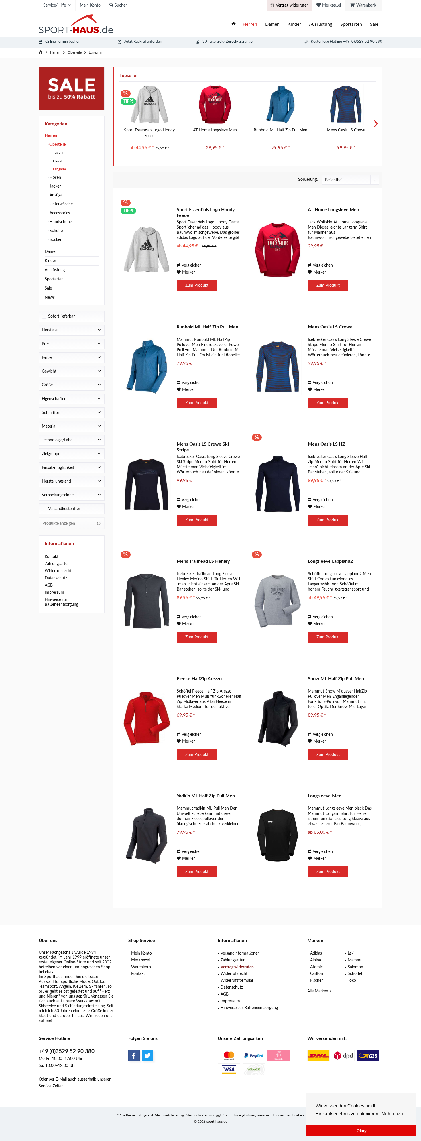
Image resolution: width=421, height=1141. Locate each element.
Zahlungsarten (57, 564)
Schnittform (52, 413)
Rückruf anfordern (148, 42)
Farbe (47, 358)
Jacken (55, 186)
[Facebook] (134, 1055)
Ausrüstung (55, 270)
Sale (48, 288)
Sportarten (54, 279)
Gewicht (49, 371)
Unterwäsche (60, 204)
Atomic (316, 967)
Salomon (355, 967)
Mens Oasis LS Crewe (346, 130)
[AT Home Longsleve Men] (215, 104)
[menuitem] (363, 5)
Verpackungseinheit (59, 495)
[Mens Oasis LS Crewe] (346, 104)
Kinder (50, 261)
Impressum (54, 593)
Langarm (59, 169)
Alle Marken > (319, 991)
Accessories (59, 213)
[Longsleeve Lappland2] (277, 601)
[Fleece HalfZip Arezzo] (146, 719)
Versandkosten (197, 1115)
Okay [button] (362, 1130)
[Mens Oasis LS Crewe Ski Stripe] (146, 484)
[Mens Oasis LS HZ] (277, 484)
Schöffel (355, 974)
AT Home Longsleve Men (215, 130)
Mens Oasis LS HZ (326, 444)
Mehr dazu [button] (392, 1113)
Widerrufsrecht (58, 571)
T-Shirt (57, 153)
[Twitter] (147, 1055)
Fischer (316, 981)
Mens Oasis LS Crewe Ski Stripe (203, 447)
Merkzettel (140, 960)
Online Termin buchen (62, 42)
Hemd (57, 161)
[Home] (234, 24)
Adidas (316, 953)
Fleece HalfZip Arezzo (199, 678)
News (50, 298)
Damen (51, 252)
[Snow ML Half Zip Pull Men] (277, 719)
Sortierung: (308, 180)
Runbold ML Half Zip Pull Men (280, 130)
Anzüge (55, 195)
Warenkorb (141, 967)
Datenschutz (56, 578)
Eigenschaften (54, 399)
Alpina (315, 960)
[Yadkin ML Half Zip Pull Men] (146, 836)
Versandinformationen (240, 953)
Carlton (316, 974)
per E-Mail (58, 1079)
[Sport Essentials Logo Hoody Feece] (149, 104)
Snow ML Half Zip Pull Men (336, 678)
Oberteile (57, 145)
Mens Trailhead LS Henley (203, 561)
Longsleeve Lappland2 (330, 561)
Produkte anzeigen (58, 524)
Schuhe (55, 231)
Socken (55, 240)
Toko (352, 981)
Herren (51, 136)
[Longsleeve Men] (277, 836)
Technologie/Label (57, 440)
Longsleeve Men (324, 796)
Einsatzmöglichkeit (58, 468)
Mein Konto (141, 953)
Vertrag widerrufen (237, 967)
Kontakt (51, 557)
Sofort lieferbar (61, 316)
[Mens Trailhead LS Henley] (146, 601)
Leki (351, 953)
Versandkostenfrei (64, 509)
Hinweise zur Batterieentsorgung (61, 602)
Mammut (356, 960)
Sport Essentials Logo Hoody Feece (149, 133)
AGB (49, 585)
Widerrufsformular (237, 981)
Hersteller (50, 330)
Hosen (54, 178)
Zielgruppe (51, 454)
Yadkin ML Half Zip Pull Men (206, 796)
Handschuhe (60, 222)
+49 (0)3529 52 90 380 (67, 1051)
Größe (47, 385)
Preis (46, 344)
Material (49, 426)
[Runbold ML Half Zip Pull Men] (280, 104)
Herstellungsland (56, 481)
